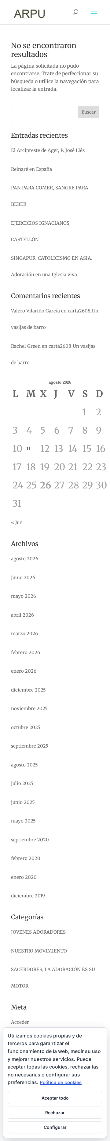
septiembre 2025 (29, 746)
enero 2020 (24, 877)
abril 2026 (22, 615)
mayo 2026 (23, 596)
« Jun (17, 522)
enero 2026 (23, 671)
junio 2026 (23, 577)
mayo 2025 (23, 821)
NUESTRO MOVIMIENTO (39, 951)
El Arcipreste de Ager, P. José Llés (48, 150)
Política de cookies (61, 1082)
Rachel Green (26, 346)
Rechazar (55, 1112)
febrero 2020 (25, 858)
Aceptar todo (55, 1098)
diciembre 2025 (28, 690)
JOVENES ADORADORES (38, 932)
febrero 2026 (25, 652)
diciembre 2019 (28, 896)
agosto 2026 (24, 559)
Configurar (55, 1127)
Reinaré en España (31, 169)
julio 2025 (22, 783)
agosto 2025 (24, 765)
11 (28, 448)
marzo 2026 (24, 633)
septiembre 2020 (30, 840)
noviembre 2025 (29, 708)
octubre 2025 (25, 727)
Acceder (20, 1022)
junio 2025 (23, 802)
